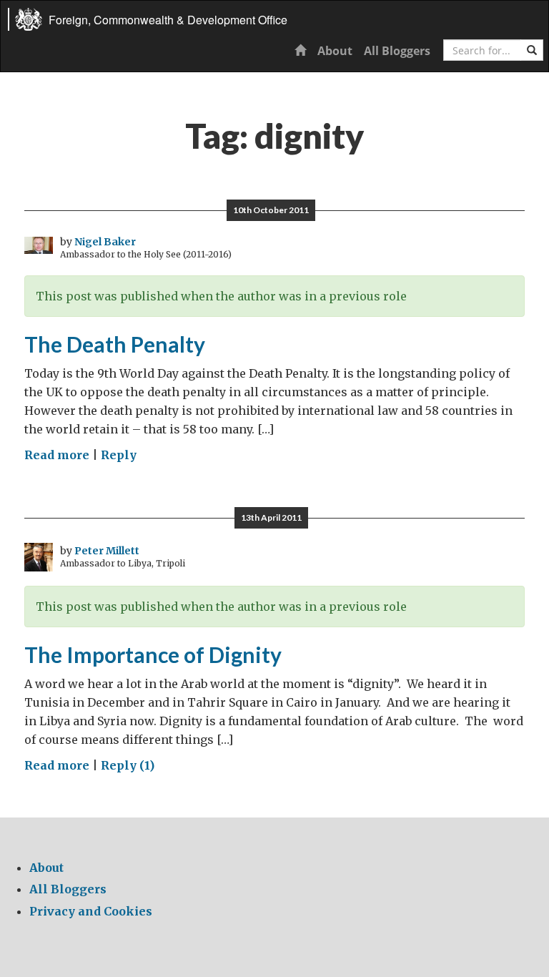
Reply (119, 455)
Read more (56, 455)
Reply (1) (127, 765)
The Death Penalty (114, 344)
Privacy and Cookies (90, 911)
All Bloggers (397, 51)
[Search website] (531, 50)
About (334, 51)
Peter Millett (106, 550)
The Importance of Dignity (153, 654)
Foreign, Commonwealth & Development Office (168, 19)
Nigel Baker (105, 241)
